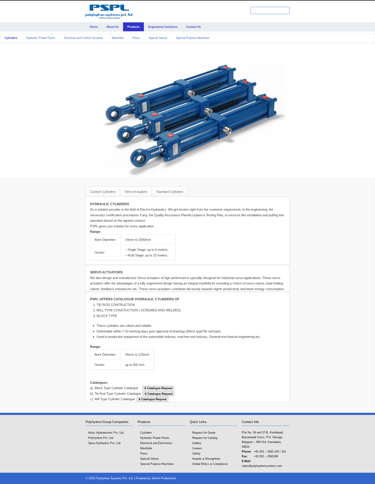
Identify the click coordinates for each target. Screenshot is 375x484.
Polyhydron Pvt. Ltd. (101, 437)
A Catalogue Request (158, 388)
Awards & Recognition (206, 458)
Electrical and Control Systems (83, 38)
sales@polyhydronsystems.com (262, 465)
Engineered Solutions (163, 26)
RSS (285, 478)
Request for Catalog (204, 437)
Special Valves (158, 38)
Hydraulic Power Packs (40, 38)
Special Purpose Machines (193, 38)
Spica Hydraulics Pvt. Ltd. (104, 443)
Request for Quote (203, 432)
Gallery (196, 443)
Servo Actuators (136, 191)
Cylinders (146, 432)
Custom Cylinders (103, 191)
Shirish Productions (163, 478)
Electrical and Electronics (156, 443)
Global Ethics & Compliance (210, 464)
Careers (197, 448)
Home (94, 26)
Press (136, 38)
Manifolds (118, 38)
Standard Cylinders (169, 191)
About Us (112, 26)
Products (133, 26)
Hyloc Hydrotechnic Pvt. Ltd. (106, 432)
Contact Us (193, 26)
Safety (196, 453)
